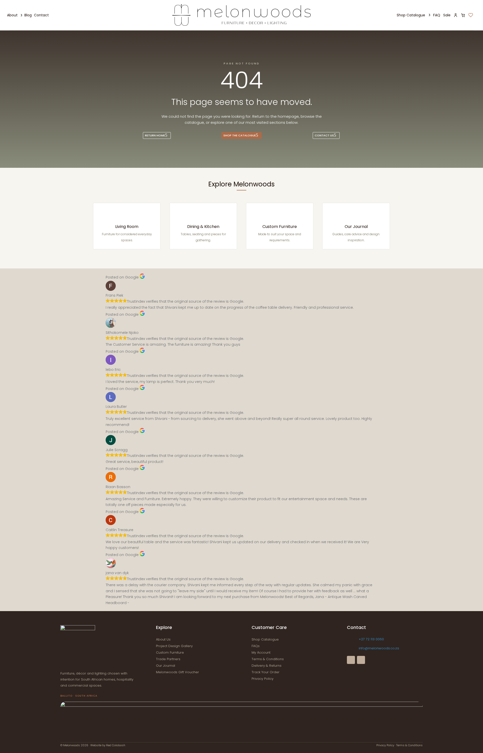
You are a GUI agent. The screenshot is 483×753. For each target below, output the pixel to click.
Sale (447, 15)
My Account (261, 652)
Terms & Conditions (268, 659)
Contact (41, 15)
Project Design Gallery (174, 646)
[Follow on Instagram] (361, 660)
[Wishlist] (470, 15)
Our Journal (356, 226)
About (12, 15)
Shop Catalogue (411, 15)
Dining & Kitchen (203, 226)
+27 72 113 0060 (371, 639)
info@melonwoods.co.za (379, 648)
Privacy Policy (262, 678)
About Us (163, 639)
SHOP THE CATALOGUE (239, 135)
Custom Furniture (279, 226)
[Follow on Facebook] (351, 660)
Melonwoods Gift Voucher (177, 672)
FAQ (436, 15)
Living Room (126, 226)
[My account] (455, 15)
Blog (28, 15)
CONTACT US (324, 135)
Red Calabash (115, 745)
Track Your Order (265, 672)
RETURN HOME (155, 135)
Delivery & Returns (266, 665)
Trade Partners (168, 659)
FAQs (256, 646)
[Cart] (463, 15)
